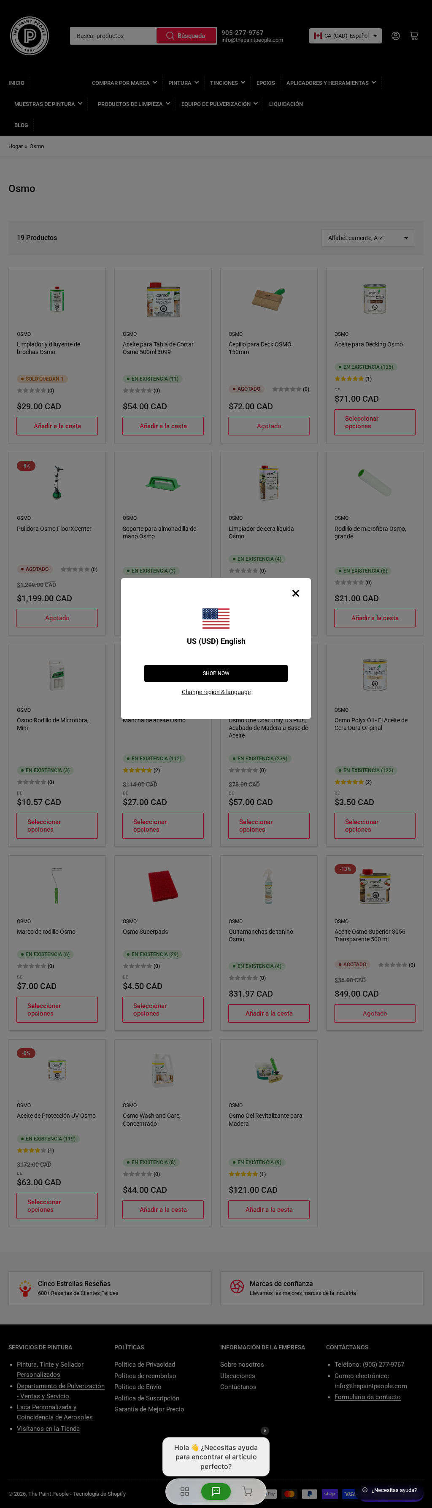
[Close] (296, 593)
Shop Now (216, 673)
